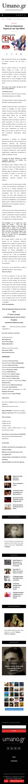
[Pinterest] (16, 54)
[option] (14, 661)
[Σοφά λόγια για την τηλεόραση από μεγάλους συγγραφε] (21, 699)
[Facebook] (7, 54)
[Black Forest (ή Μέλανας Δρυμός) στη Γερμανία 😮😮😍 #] (16, 694)
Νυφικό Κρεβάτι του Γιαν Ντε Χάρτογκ (13, 462)
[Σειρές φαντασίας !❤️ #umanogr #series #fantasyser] (11, 694)
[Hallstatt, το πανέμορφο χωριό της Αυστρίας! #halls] (6, 699)
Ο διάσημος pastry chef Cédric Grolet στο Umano (18, 578)
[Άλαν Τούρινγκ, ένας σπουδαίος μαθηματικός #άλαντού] (11, 699)
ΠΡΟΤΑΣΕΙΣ (14, 23)
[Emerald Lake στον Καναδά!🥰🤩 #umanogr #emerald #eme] (6, 694)
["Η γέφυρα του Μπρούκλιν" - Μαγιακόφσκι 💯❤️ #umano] (16, 689)
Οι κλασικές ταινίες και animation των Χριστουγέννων (18, 492)
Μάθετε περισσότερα (17, 780)
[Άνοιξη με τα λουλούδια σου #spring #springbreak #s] (16, 699)
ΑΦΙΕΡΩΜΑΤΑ (14, 663)
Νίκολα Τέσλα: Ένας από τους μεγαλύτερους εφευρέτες (14, 668)
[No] (26, 779)
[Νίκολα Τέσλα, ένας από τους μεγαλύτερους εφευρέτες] (11, 689)
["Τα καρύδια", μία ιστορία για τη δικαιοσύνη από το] (11, 684)
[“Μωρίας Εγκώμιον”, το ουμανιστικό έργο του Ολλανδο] (11, 704)
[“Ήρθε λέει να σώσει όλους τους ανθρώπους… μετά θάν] (16, 704)
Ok (6, 780)
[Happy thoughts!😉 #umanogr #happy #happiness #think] (21, 694)
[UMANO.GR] (14, 7)
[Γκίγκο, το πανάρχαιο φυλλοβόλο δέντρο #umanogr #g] (21, 704)
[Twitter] (11, 54)
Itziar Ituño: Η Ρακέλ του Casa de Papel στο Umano (18, 571)
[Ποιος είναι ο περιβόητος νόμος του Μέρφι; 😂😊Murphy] (21, 689)
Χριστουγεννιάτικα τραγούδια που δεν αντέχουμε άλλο (18, 499)
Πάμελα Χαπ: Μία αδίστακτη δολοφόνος (17, 478)
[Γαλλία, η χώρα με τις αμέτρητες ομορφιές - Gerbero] (6, 684)
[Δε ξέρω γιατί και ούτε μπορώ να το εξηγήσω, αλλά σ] (6, 704)
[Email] (21, 54)
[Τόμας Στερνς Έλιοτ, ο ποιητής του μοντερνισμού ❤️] (16, 684)
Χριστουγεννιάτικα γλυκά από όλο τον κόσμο (18, 506)
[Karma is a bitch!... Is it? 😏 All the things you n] (6, 689)
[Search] (24, 15)
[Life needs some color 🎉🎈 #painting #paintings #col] (21, 684)
